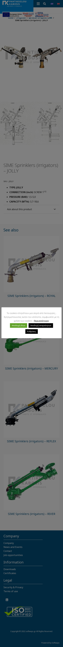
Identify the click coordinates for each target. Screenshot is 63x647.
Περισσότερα (41, 320)
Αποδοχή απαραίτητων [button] (40, 325)
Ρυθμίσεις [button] (31, 331)
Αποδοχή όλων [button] (18, 325)
